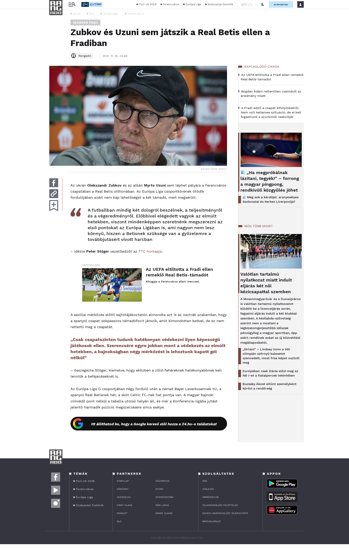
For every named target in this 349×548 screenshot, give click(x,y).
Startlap (123, 481)
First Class (124, 505)
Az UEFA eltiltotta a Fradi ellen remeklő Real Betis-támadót (179, 272)
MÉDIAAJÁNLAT (211, 521)
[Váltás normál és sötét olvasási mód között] (262, 4)
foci (92, 13)
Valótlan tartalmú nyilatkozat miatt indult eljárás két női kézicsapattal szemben (266, 283)
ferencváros (135, 13)
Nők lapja (162, 505)
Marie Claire (164, 513)
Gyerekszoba (164, 497)
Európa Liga (193, 4)
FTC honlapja (150, 251)
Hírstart (122, 489)
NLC (119, 521)
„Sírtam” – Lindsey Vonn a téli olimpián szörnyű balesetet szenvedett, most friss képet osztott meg (271, 355)
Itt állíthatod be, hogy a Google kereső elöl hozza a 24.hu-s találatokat (154, 424)
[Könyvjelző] (53, 205)
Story (159, 489)
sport (77, 13)
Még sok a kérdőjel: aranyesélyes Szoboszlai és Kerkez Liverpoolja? (271, 199)
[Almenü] (71, 4)
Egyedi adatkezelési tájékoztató (225, 513)
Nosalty (122, 513)
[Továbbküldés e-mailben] (53, 193)
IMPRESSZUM (210, 497)
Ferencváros (171, 4)
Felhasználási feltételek (220, 505)
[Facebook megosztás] (53, 182)
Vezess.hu (124, 497)
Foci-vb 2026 (148, 4)
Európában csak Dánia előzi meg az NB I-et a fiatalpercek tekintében (270, 373)
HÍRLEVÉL (208, 489)
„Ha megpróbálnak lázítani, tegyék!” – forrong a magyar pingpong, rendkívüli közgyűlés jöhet (269, 181)
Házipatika (162, 481)
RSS (204, 481)
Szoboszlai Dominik (220, 4)
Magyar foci (85, 22)
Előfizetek (281, 4)
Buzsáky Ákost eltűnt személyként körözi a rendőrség (269, 386)
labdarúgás (111, 13)
